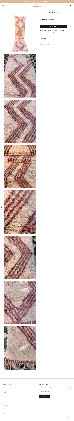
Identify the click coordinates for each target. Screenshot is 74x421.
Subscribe (44, 396)
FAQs (4, 390)
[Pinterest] (48, 44)
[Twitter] (46, 44)
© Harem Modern (9, 416)
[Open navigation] (3, 5)
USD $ (5, 413)
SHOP (4, 387)
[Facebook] (44, 44)
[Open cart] (71, 5)
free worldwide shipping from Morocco (37, 1)
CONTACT (5, 392)
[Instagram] (6, 405)
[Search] (68, 5)
